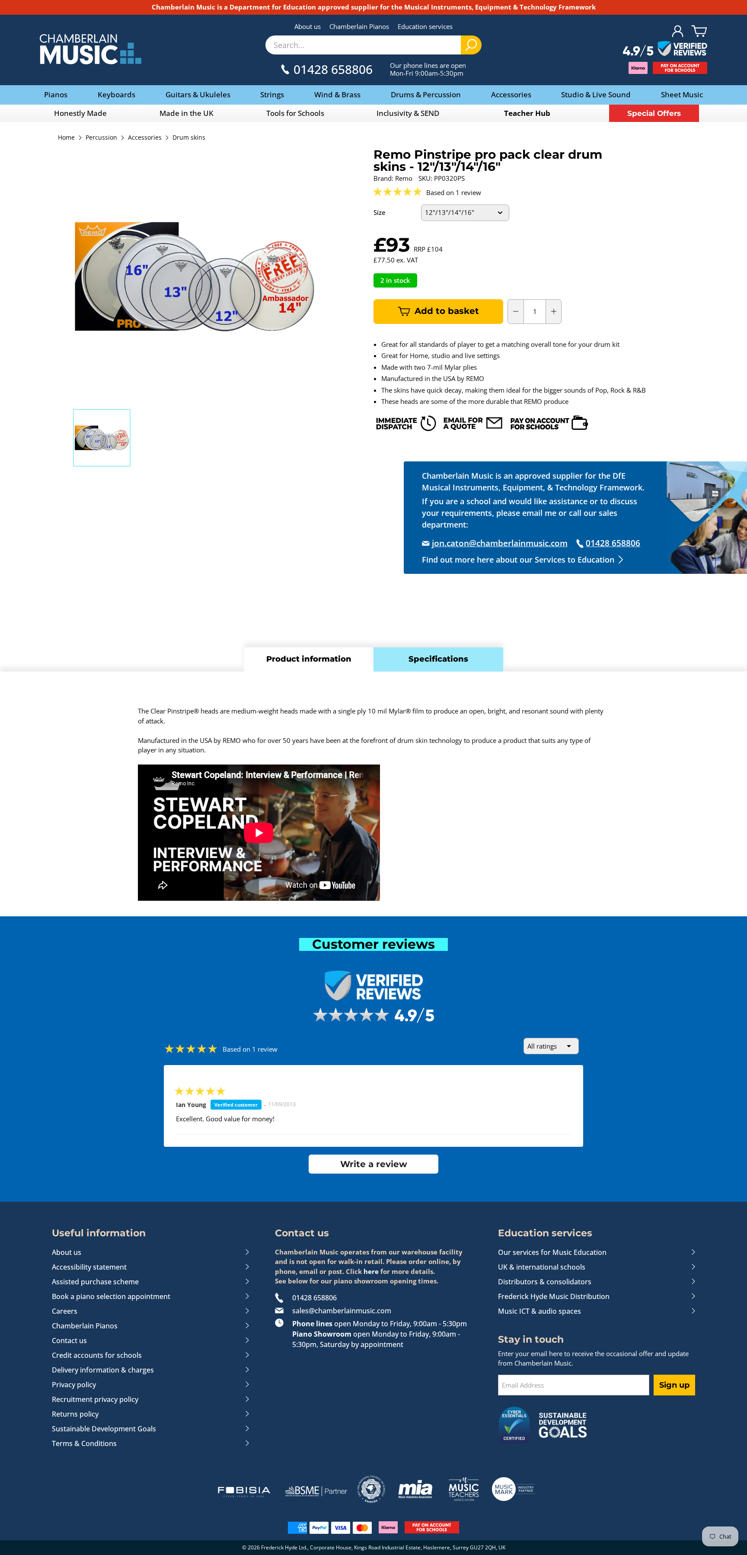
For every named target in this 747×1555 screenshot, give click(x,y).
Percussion (101, 138)
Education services (425, 26)
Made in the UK (187, 113)
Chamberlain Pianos (359, 26)
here (371, 1271)
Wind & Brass (337, 94)
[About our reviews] (665, 49)
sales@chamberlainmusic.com (341, 1310)
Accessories (511, 94)
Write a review (373, 1164)
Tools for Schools (295, 113)
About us (307, 26)
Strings (272, 94)
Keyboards (116, 94)
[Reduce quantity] (516, 311)
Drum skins (188, 138)
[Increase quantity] (554, 311)
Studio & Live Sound (596, 94)
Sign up (674, 1385)
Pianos (55, 94)
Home (66, 138)
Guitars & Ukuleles (198, 94)
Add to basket (447, 311)
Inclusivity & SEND (408, 113)
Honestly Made (80, 113)
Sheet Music (682, 94)
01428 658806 (314, 1297)
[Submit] (471, 44)
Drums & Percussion (426, 94)
